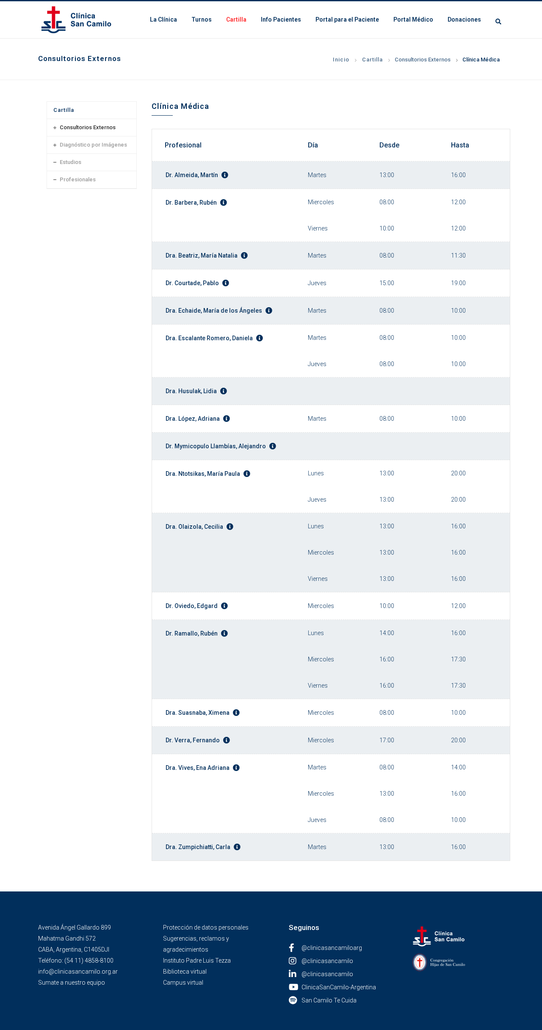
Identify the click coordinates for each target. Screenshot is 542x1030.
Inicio (341, 59)
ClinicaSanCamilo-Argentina (338, 987)
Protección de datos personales (206, 927)
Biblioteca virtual (185, 971)
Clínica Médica (481, 59)
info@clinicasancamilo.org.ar (78, 971)
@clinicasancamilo (327, 961)
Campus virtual (183, 982)
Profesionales (78, 179)
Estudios (70, 162)
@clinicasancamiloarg (331, 947)
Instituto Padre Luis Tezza (197, 960)
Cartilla (372, 59)
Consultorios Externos (423, 59)
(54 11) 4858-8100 (88, 960)
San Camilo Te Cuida (329, 1000)
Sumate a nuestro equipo (71, 982)
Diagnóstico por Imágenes (93, 145)
